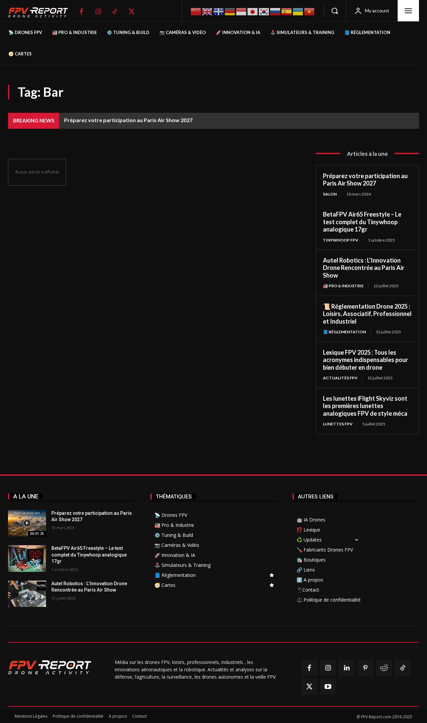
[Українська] (298, 10)
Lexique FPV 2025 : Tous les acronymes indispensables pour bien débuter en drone (365, 360)
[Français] (219, 11)
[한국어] (264, 10)
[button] (334, 10)
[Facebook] (81, 11)
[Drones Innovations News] (41, 12)
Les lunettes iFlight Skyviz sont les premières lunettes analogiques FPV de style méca (365, 406)
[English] (207, 10)
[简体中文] (196, 10)
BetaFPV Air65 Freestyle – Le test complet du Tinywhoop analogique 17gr (362, 222)
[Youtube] (328, 686)
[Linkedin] (346, 668)
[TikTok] (114, 11)
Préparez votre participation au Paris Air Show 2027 (128, 120)
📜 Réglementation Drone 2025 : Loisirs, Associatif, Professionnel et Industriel (367, 314)
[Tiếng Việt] (309, 10)
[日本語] (253, 10)
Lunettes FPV (338, 423)
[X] (131, 11)
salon (330, 194)
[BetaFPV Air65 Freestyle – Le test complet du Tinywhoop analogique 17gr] (27, 558)
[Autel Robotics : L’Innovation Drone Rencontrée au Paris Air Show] (27, 594)
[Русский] (275, 10)
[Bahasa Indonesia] (241, 10)
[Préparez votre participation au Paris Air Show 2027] (27, 523)
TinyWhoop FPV (340, 240)
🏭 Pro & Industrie (343, 285)
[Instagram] (98, 11)
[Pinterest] (365, 668)
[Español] (287, 10)
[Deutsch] (230, 10)
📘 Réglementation (344, 331)
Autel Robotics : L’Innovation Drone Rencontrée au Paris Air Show (363, 268)
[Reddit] (384, 668)
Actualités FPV (340, 377)
